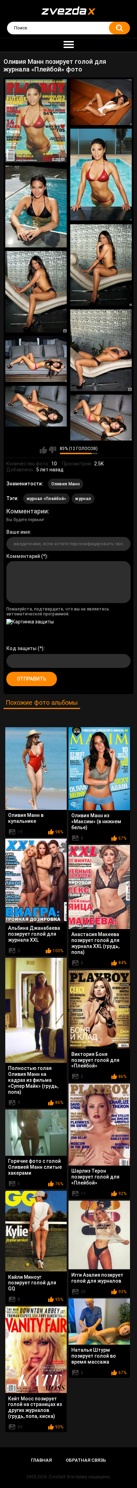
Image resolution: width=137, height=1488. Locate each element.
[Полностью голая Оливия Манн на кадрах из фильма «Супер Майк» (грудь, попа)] (36, 1010)
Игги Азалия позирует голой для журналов (97, 1278)
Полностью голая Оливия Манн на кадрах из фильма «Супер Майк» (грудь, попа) (33, 1079)
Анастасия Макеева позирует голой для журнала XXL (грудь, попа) (95, 943)
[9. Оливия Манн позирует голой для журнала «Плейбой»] (36, 406)
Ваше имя (18, 532)
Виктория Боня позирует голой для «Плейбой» (95, 1060)
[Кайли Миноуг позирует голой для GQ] (36, 1231)
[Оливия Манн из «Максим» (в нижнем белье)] (99, 768)
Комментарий (23, 556)
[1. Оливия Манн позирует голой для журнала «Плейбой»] (36, 120)
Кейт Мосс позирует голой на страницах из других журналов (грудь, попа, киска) (35, 1407)
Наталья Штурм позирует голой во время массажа (93, 1356)
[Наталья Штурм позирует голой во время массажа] (99, 1321)
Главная (41, 1460)
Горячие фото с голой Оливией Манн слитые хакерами (35, 1167)
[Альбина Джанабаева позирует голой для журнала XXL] (36, 880)
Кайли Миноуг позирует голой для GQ (32, 1283)
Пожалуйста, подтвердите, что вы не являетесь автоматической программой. (57, 611)
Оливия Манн (65, 484)
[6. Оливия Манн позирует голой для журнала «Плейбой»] (36, 292)
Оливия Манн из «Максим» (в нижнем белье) (96, 821)
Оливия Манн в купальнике (26, 818)
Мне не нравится (52, 449)
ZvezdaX (57, 1476)
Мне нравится (43, 449)
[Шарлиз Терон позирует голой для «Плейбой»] (99, 1124)
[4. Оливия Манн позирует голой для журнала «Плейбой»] (36, 206)
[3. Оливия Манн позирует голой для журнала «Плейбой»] (101, 175)
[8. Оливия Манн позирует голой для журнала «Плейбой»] (36, 359)
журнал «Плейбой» (46, 498)
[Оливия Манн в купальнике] (36, 768)
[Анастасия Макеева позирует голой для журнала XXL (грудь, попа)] (99, 887)
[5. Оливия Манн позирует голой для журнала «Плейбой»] (101, 265)
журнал (83, 498)
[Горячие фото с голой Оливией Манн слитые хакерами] (36, 1132)
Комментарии (27, 511)
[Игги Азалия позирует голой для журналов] (99, 1235)
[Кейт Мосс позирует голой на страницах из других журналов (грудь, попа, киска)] (36, 1349)
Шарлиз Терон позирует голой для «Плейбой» (95, 1177)
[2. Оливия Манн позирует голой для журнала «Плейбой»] (101, 102)
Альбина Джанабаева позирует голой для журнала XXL (34, 934)
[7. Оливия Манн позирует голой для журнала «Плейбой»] (101, 350)
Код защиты (21, 648)
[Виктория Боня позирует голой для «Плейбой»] (99, 1009)
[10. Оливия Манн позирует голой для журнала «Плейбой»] (101, 418)
